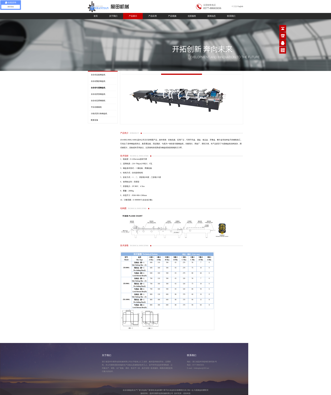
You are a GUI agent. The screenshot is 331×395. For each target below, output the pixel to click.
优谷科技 (186, 393)
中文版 (234, 6)
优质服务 (192, 16)
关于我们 (113, 16)
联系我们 (231, 16)
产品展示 (133, 16)
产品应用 (152, 16)
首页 (96, 16)
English (240, 6)
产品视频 (172, 16)
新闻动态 (211, 16)
